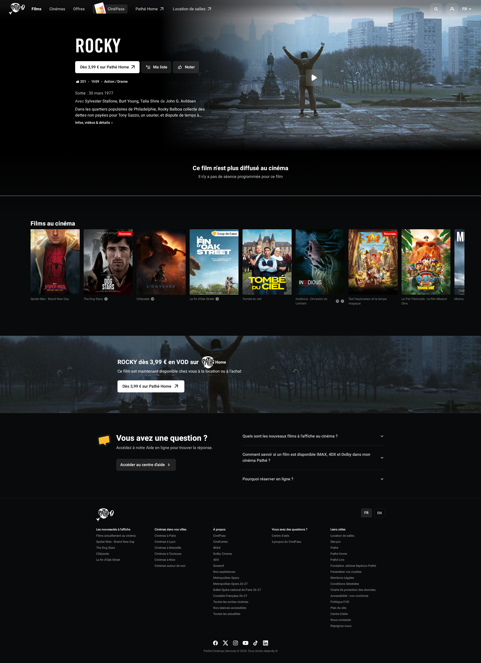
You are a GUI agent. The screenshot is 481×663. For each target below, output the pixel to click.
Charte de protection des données (353, 590)
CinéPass (116, 9)
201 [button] (83, 81)
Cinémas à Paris (165, 535)
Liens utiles (337, 530)
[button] (436, 9)
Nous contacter (340, 620)
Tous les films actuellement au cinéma (414, 223)
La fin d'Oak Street (202, 299)
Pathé (334, 547)
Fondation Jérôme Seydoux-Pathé (353, 566)
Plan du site (338, 608)
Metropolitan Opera (226, 578)
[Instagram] (235, 643)
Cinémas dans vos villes (170, 530)
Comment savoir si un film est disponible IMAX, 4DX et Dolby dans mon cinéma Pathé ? (306, 458)
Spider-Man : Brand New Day (50, 299)
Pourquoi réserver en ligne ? (268, 479)
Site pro (335, 541)
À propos (219, 530)
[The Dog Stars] (108, 262)
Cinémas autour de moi (170, 566)
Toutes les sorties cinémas (230, 602)
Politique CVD (339, 602)
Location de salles (189, 9)
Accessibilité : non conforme (349, 596)
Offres (79, 9)
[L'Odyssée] (161, 262)
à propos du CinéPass (286, 541)
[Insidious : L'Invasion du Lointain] (320, 262)
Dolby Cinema (222, 553)
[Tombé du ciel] (267, 262)
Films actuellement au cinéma (116, 535)
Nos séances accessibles (229, 608)
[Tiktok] (256, 643)
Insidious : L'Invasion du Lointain (311, 301)
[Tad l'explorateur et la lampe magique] (373, 262)
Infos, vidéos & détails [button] (92, 122)
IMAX (217, 547)
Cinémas (57, 9)
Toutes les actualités (226, 614)
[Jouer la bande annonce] (314, 77)
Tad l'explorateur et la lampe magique (367, 301)
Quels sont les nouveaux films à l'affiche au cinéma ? (290, 436)
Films (36, 9)
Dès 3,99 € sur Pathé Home (147, 386)
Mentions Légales (342, 578)
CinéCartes (220, 541)
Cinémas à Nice (165, 560)
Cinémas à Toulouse (168, 553)
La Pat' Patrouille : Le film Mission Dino (424, 301)
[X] (225, 643)
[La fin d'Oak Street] (214, 262)
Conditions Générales (344, 584)
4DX (216, 560)
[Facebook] (215, 643)
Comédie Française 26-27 (230, 596)
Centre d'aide (280, 535)
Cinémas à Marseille (168, 547)
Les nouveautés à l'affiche (113, 530)
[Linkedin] (266, 643)
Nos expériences (224, 572)
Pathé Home (147, 9)
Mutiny (459, 299)
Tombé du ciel (252, 299)
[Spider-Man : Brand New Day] (55, 262)
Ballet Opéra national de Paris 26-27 (237, 590)
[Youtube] (246, 643)
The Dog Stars (93, 299)
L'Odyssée (143, 299)
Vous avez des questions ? (289, 530)
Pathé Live (337, 560)
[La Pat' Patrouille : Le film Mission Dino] (426, 262)
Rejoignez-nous (340, 626)
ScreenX (218, 566)
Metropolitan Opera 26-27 (230, 584)
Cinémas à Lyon (165, 541)
